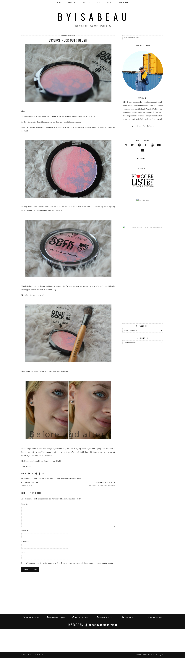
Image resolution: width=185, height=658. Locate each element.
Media (110, 2)
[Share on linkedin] (43, 473)
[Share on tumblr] (39, 473)
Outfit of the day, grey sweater (102, 484)
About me (72, 2)
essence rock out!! (38, 478)
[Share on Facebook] (29, 473)
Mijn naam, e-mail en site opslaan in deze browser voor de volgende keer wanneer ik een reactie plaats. (69, 563)
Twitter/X (33, 617)
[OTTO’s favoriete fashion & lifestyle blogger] (143, 227)
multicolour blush (68, 478)
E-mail (25, 541)
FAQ (99, 2)
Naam (24, 531)
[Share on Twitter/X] (33, 473)
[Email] (142, 150)
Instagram (57, 617)
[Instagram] (11, 640)
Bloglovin (154, 617)
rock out (80, 478)
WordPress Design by (150, 655)
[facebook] (139, 145)
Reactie (25, 504)
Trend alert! (29, 484)
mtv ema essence (53, 478)
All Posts (123, 2)
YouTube (130, 617)
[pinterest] (152, 145)
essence (27, 478)
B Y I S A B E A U (92, 17)
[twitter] (126, 145)
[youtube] (159, 145)
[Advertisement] (142, 276)
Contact (87, 2)
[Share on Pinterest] (36, 473)
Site (23, 552)
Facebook (81, 617)
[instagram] (132, 145)
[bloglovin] (145, 145)
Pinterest (106, 617)
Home (59, 2)
